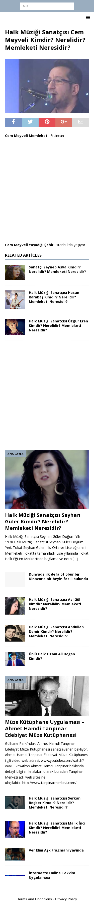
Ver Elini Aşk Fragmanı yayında (56, 850)
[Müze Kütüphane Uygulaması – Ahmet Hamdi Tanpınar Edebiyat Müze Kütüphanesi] (47, 696)
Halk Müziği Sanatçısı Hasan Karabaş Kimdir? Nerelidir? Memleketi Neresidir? (54, 297)
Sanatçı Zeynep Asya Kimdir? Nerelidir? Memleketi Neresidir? (57, 269)
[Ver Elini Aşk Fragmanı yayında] (15, 854)
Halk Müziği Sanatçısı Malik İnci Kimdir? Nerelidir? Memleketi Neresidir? (57, 828)
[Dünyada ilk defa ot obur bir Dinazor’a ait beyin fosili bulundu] (15, 579)
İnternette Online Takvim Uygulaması (52, 875)
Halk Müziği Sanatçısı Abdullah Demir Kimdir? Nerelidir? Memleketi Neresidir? (56, 631)
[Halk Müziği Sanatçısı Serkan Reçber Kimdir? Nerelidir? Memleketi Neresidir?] (15, 802)
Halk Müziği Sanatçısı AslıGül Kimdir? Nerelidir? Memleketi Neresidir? (55, 604)
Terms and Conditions (34, 899)
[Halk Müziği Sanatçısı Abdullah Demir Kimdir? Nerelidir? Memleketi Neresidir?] (15, 633)
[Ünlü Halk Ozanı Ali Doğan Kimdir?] (15, 659)
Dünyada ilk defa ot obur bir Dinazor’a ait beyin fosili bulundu (58, 576)
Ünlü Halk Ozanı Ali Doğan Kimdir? (52, 656)
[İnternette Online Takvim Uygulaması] (15, 873)
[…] (75, 558)
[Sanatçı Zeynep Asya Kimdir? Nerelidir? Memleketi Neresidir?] (15, 272)
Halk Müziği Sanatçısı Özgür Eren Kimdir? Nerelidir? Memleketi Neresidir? (58, 325)
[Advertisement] (47, 190)
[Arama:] (47, 5)
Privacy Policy (66, 899)
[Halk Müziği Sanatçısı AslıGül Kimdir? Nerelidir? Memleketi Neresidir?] (15, 606)
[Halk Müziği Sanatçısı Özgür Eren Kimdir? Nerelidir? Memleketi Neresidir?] (15, 327)
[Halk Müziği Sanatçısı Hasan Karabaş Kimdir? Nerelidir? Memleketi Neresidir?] (15, 299)
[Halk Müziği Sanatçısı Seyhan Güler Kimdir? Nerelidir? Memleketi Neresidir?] (47, 479)
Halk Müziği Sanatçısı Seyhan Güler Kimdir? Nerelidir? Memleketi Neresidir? (42, 521)
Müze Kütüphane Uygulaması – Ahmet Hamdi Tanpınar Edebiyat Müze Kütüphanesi (44, 728)
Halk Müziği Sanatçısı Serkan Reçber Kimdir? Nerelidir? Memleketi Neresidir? (54, 803)
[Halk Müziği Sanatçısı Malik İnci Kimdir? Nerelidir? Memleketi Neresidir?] (15, 829)
